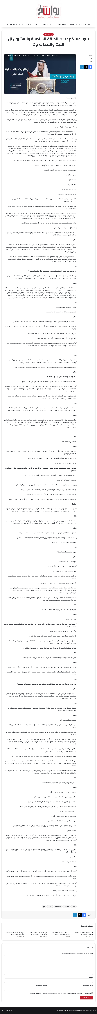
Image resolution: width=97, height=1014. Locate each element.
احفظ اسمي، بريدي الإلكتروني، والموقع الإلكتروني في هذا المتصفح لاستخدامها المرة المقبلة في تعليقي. (60, 993)
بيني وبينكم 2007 (48, 34)
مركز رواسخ (73, 24)
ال (73, 906)
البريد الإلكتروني (88, 985)
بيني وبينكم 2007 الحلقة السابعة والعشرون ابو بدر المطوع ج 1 (15, 933)
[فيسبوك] (90, 67)
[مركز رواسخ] (48, 11)
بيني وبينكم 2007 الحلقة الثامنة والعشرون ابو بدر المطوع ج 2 (38, 933)
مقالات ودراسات (61, 24)
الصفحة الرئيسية (84, 24)
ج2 (49, 906)
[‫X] (86, 67)
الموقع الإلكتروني (41, 985)
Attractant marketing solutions (86, 1010)
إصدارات (45, 24)
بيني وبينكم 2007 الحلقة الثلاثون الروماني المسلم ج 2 (84, 933)
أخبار (51, 24)
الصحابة (57, 906)
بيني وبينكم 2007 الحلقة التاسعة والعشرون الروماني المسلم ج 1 (61, 933)
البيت (66, 906)
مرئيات (37, 24)
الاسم (90, 977)
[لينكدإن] (82, 67)
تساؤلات (28, 24)
